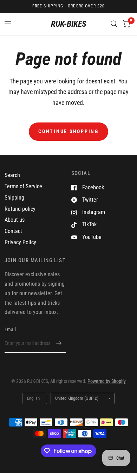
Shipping (14, 197)
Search (12, 175)
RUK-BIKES (68, 24)
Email (10, 329)
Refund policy (20, 209)
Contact (13, 231)
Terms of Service (23, 186)
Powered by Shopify (106, 381)
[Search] (114, 24)
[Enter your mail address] (59, 343)
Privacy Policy (20, 242)
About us (15, 219)
